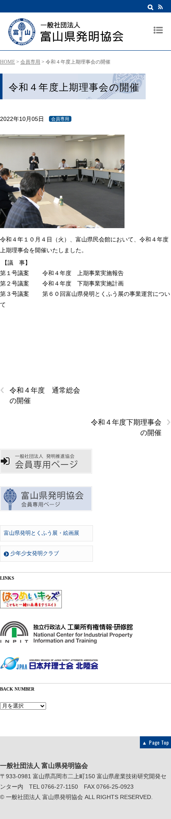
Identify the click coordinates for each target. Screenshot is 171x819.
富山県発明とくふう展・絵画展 (41, 533)
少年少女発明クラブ (34, 553)
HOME (7, 61)
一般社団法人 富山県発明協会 (44, 797)
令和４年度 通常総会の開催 (40, 395)
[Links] (31, 607)
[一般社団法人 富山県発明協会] (65, 41)
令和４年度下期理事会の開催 (131, 427)
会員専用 (30, 61)
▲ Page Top (155, 742)
